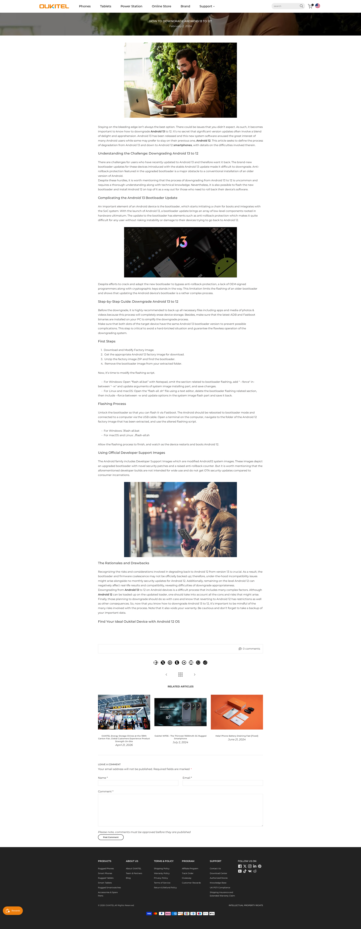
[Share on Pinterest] (170, 662)
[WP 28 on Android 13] (180, 252)
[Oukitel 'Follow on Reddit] (205, 662)
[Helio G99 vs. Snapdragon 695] (195, 675)
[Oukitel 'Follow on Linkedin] (255, 866)
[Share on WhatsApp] (198, 662)
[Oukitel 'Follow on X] (245, 866)
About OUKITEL (133, 868)
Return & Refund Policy (165, 887)
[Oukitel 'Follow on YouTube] (240, 871)
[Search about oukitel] (287, 6)
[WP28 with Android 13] (180, 519)
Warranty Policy (162, 873)
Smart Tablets (105, 882)
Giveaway (186, 878)
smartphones (182, 145)
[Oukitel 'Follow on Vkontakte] (250, 871)
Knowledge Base (218, 882)
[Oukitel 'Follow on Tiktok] (245, 871)
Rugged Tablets (106, 878)
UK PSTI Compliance (220, 887)
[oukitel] (54, 6)
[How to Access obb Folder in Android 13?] (166, 675)
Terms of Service (162, 882)
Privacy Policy (161, 878)
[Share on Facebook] (156, 662)
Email (187, 777)
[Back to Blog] (180, 675)
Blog (128, 878)
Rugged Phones (106, 868)
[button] (317, 5)
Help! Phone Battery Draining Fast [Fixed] (236, 735)
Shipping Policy (162, 868)
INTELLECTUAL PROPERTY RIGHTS (246, 905)
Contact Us (215, 868)
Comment (105, 791)
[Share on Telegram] (184, 662)
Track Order (187, 873)
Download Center (218, 873)
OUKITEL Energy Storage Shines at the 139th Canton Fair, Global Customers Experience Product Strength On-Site (124, 738)
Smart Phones (105, 873)
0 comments (251, 648)
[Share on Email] (191, 662)
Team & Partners (134, 873)
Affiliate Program (190, 868)
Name (103, 777)
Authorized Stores (219, 878)
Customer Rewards (191, 882)
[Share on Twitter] (163, 662)
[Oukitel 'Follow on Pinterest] (260, 866)
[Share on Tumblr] (177, 662)
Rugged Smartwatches (109, 887)
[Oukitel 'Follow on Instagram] (250, 866)
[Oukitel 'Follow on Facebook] (240, 866)
